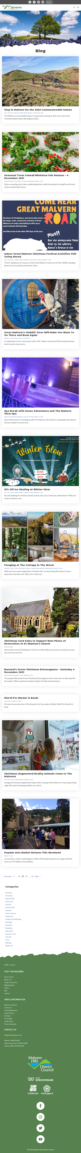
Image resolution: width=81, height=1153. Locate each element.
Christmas (9, 896)
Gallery (6, 988)
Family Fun (9, 901)
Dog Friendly (10, 899)
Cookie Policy (8, 1021)
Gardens (8, 910)
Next (38, 876)
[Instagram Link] (34, 2)
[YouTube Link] (42, 2)
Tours (7, 940)
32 (19, 876)
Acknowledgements (11, 1010)
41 (32, 876)
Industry (7, 993)
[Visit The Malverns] (12, 7)
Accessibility (8, 1018)
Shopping (8, 928)
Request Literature (10, 1005)
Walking (8, 943)
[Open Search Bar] (74, 7)
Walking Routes (9, 985)
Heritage (8, 922)
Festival (8, 904)
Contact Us (8, 1008)
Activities (8, 893)
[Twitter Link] (38, 2)
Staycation (9, 931)
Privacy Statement (10, 1024)
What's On (9, 946)
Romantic (8, 925)
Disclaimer (7, 1016)
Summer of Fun (10, 934)
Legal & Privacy (9, 1013)
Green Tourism (10, 913)
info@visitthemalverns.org (13, 1035)
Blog (5, 990)
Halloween (9, 916)
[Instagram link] (40, 1117)
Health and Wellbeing (13, 919)
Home (6, 965)
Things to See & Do (10, 982)
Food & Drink (10, 907)
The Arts (8, 937)
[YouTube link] (40, 1139)
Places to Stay (9, 977)
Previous (7, 876)
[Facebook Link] (29, 2)
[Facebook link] (40, 1106)
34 (26, 876)
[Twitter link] (40, 1128)
